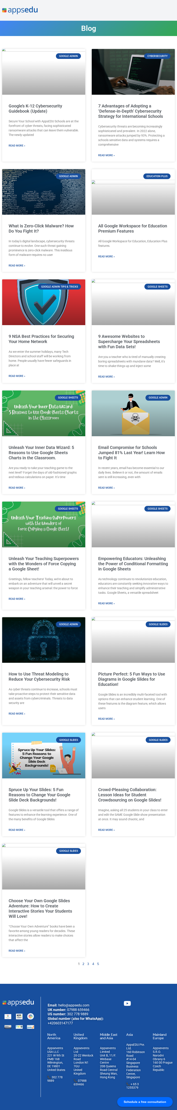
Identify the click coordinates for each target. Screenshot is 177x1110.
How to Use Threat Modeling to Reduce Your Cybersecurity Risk (39, 676)
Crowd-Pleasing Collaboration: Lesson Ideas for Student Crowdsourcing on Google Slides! (129, 795)
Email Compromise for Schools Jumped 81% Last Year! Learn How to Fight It (131, 452)
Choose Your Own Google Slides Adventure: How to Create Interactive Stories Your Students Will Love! (40, 908)
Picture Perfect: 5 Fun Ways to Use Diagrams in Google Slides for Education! (131, 679)
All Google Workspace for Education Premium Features (132, 228)
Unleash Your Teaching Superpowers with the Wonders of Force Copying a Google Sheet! (44, 564)
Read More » (17, 145)
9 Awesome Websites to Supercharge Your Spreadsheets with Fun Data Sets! (129, 341)
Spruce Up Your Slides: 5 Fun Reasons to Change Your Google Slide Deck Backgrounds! (39, 795)
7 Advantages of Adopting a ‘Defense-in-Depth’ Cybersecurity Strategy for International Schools (130, 111)
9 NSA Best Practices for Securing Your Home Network (41, 339)
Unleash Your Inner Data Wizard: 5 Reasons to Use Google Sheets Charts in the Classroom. (41, 452)
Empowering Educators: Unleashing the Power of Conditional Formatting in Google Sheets (133, 564)
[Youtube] (127, 1003)
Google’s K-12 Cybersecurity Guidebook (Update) (35, 108)
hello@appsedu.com (73, 1005)
